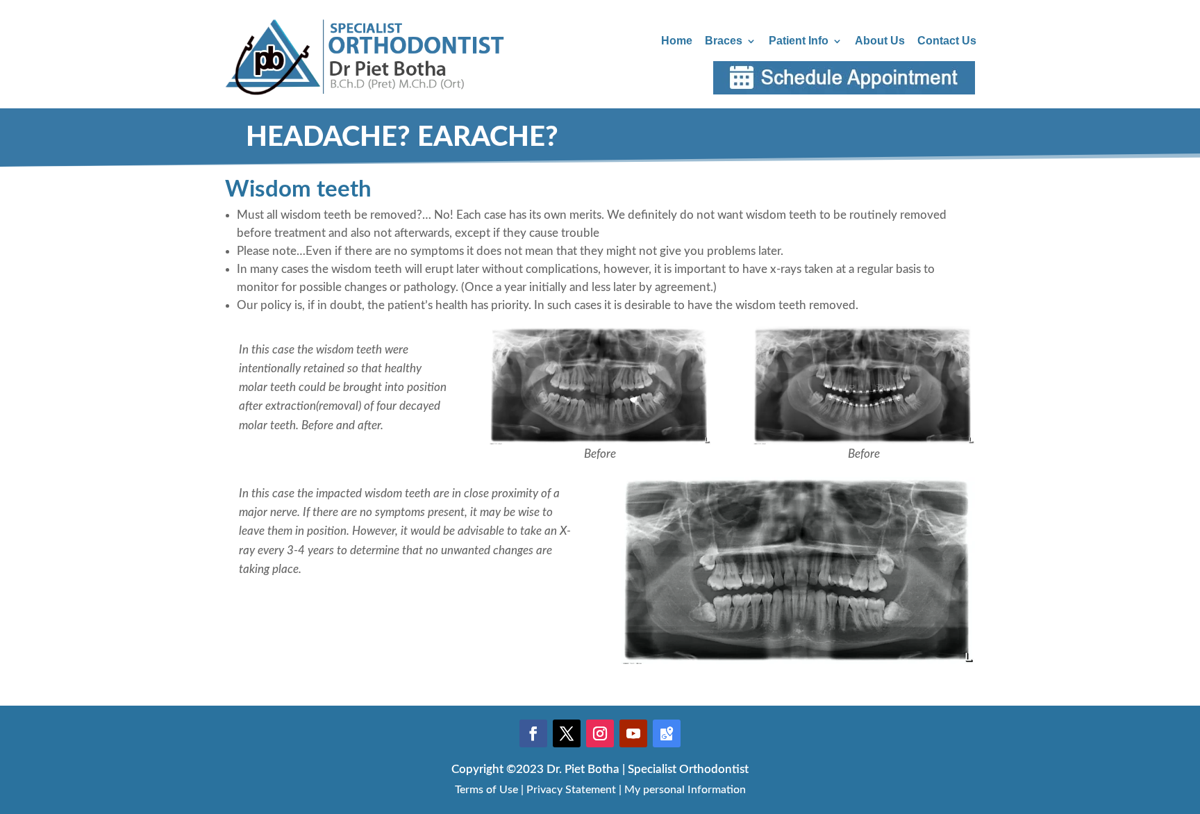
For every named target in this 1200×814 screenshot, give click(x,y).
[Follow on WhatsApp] (1151, 760)
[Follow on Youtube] (633, 733)
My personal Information (685, 789)
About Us (880, 41)
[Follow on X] (567, 733)
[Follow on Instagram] (600, 733)
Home (676, 41)
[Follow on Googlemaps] (667, 733)
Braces (723, 41)
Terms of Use (486, 789)
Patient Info (798, 41)
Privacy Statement (571, 789)
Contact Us (946, 41)
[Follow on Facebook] (533, 733)
